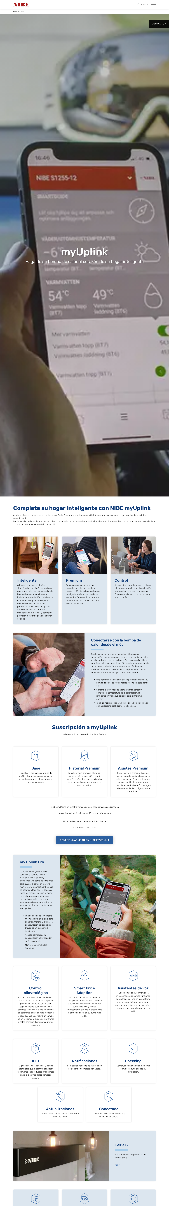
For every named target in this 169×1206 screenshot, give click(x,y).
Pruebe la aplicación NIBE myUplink (84, 840)
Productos (19, 12)
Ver (117, 1164)
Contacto (158, 23)
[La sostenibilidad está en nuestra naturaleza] (21, 4)
